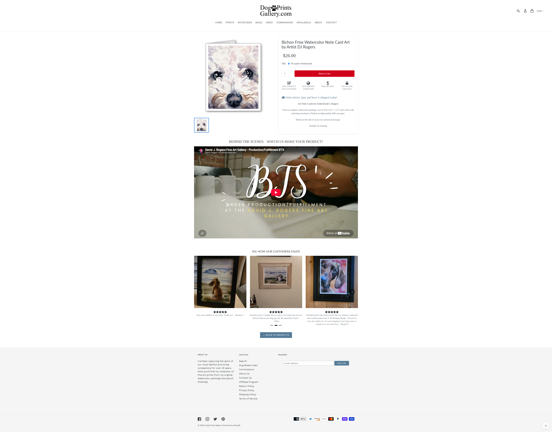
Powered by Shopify (231, 425)
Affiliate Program (248, 382)
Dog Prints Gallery (213, 425)
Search (243, 361)
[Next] (352, 292)
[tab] (271, 325)
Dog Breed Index (248, 365)
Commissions (246, 369)
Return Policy (246, 386)
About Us (244, 373)
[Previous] (200, 292)
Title (284, 63)
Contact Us (245, 377)
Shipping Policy (247, 394)
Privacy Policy (246, 390)
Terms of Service (248, 398)
